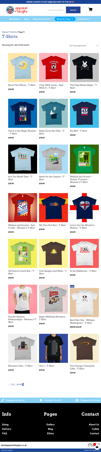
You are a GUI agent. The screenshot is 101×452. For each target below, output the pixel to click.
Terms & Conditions (7, 450)
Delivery (6, 428)
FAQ (4, 433)
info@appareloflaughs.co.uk (14, 445)
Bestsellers (14, 18)
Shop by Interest (41, 18)
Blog (50, 428)
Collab (95, 428)
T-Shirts (12, 32)
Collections (83, 18)
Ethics (50, 433)
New (26, 18)
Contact (94, 433)
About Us (94, 424)
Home (4, 32)
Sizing (5, 424)
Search (73, 10)
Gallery (50, 424)
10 (21, 384)
